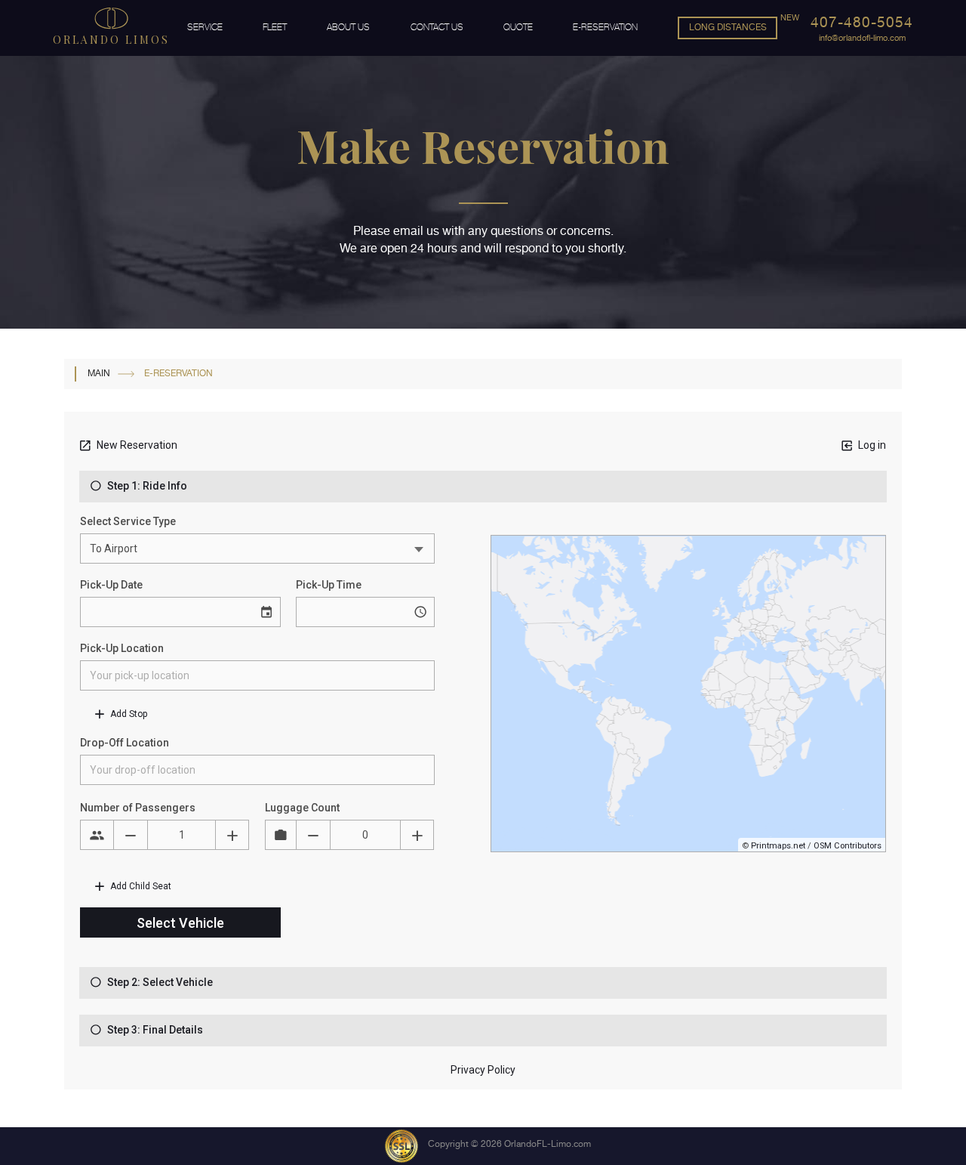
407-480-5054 (862, 22)
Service (205, 27)
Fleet (275, 27)
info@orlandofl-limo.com (862, 38)
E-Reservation (605, 27)
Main (99, 373)
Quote (518, 27)
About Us (348, 27)
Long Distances (728, 27)
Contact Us (437, 27)
